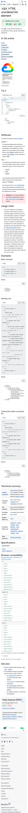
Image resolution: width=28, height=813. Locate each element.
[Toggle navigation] (25, 1)
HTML (8, 28)
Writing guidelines (5, 773)
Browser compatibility (7, 56)
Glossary (3, 796)
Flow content (13, 490)
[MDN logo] (4, 735)
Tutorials (3, 793)
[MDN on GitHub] (2, 741)
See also (4, 59)
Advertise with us (5, 756)
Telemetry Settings (6, 809)
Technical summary (7, 52)
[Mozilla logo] (5, 804)
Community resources (6, 771)
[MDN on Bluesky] (4, 741)
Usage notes (5, 47)
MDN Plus (3, 759)
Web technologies (6, 785)
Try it (3, 43)
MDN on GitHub (5, 778)
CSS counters (10, 681)
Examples (4, 50)
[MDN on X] (7, 741)
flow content (13, 514)
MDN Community (5, 768)
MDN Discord (4, 776)
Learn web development (7, 788)
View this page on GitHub (8, 716)
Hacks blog (4, 798)
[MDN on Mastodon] (10, 741)
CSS (10, 150)
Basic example (6, 259)
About (2, 748)
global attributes (19, 138)
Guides (3, 791)
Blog (2, 751)
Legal (14, 809)
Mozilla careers (5, 753)
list (12, 518)
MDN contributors (11, 714)
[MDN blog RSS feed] (12, 741)
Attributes (4, 45)
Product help (4, 761)
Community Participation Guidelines (10, 812)
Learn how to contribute (8, 708)
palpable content (19, 496)
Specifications (5, 54)
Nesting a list (6, 298)
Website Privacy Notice (7, 807)
